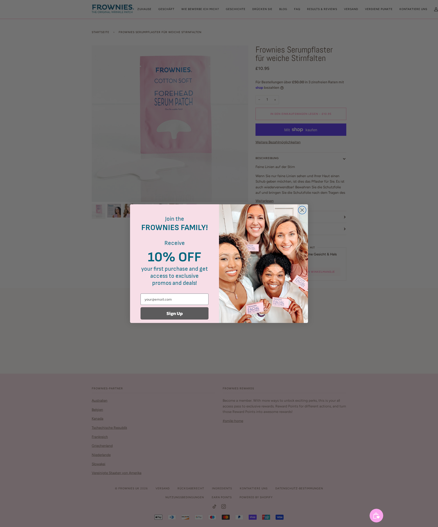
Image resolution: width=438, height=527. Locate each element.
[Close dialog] (302, 210)
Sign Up (175, 313)
